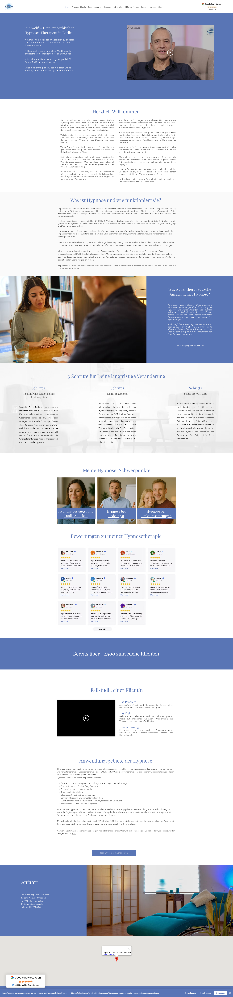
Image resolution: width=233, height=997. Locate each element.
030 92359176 (35, 907)
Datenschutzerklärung (150, 993)
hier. (74, 833)
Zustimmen (220, 993)
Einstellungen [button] (190, 993)
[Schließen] (230, 993)
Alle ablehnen (205, 993)
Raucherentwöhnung (91, 800)
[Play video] (170, 52)
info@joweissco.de (34, 904)
